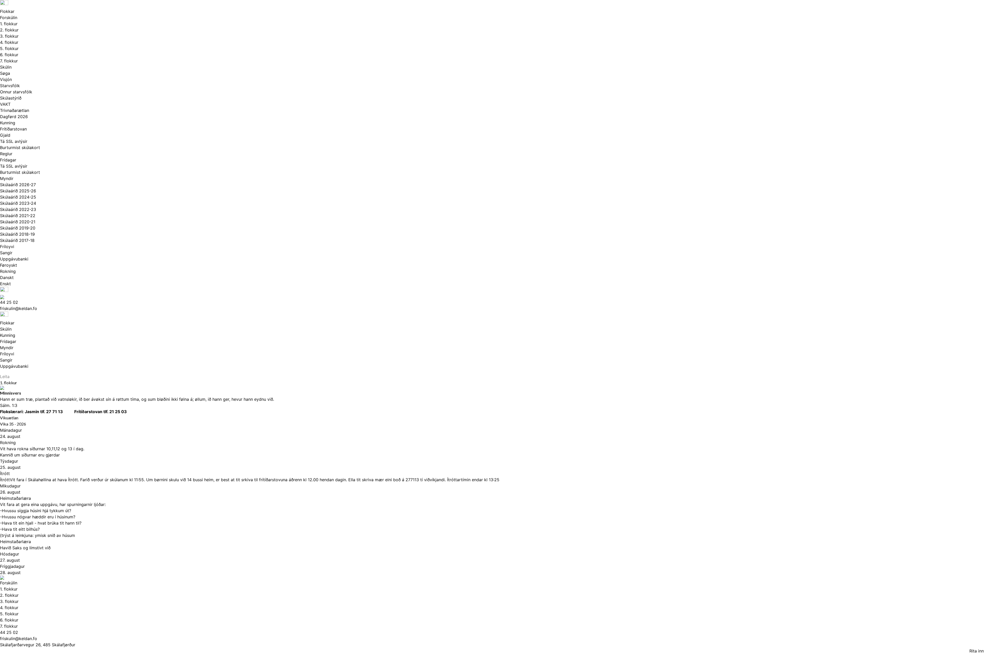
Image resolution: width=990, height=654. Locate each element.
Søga (5, 73)
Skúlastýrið (10, 98)
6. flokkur (9, 54)
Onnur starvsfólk (16, 91)
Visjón (6, 79)
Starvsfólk (10, 85)
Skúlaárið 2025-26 (18, 190)
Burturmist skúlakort (20, 147)
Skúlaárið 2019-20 (17, 228)
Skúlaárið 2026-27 (18, 184)
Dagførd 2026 (14, 116)
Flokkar (7, 11)
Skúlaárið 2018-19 (17, 234)
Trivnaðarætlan (14, 110)
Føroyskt (8, 265)
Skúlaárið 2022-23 (18, 209)
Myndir (6, 178)
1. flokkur (9, 23)
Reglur (6, 153)
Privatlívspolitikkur (22, 650)
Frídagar (8, 159)
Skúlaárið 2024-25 (18, 197)
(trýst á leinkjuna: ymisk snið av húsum (37, 535)
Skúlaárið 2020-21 (17, 221)
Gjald (5, 135)
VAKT (5, 104)
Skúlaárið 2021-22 (17, 215)
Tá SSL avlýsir (13, 141)
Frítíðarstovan (13, 129)
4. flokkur (9, 42)
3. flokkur (9, 36)
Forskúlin (8, 17)
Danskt (7, 277)
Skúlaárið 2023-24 (18, 203)
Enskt (5, 283)
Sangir (6, 252)
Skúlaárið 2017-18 (17, 240)
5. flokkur (9, 48)
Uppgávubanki (14, 258)
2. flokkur (9, 29)
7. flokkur (9, 60)
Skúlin (6, 67)
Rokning (8, 271)
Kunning (7, 122)
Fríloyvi (7, 246)
